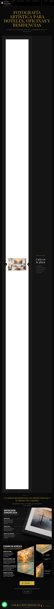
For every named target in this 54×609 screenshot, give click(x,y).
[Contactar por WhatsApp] (4, 604)
